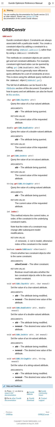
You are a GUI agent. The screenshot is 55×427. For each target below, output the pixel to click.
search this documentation (10, 394)
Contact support (43, 399)
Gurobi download (30, 399)
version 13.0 (31, 17)
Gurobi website (30, 393)
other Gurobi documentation (13, 399)
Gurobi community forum (43, 393)
